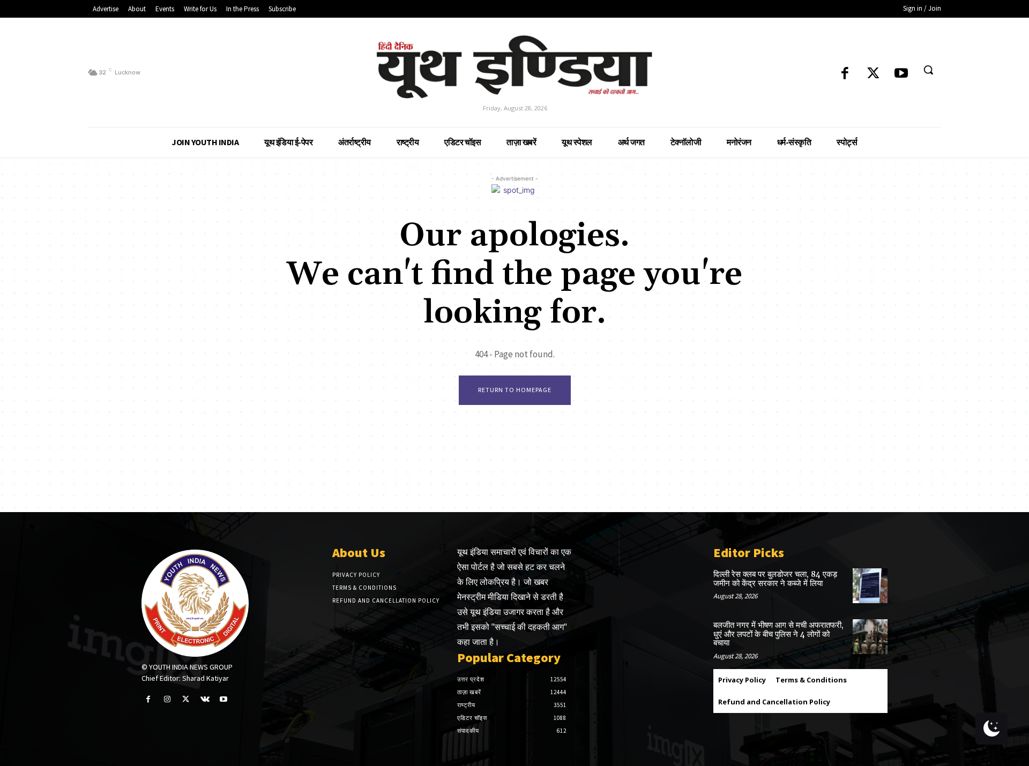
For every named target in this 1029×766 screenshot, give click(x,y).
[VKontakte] (205, 699)
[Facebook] (844, 74)
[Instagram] (167, 699)
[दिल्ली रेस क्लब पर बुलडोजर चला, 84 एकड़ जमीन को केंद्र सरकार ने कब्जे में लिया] (870, 585)
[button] (928, 69)
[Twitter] (873, 74)
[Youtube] (901, 74)
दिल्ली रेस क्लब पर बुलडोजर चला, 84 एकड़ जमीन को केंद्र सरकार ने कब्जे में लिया (775, 579)
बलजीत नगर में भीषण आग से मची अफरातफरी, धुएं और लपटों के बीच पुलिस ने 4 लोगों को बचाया (778, 634)
